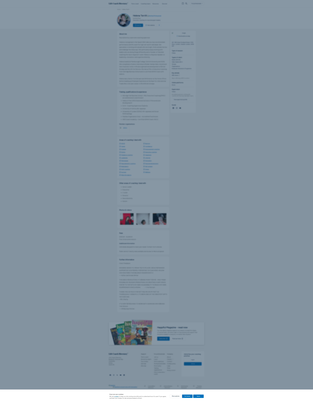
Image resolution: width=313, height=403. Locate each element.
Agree (198, 396)
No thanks (187, 396)
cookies (116, 396)
